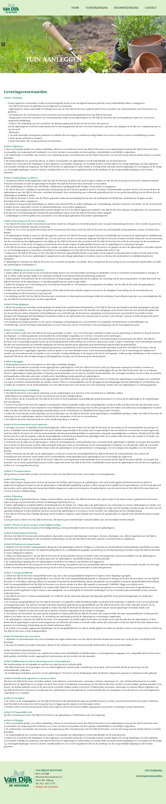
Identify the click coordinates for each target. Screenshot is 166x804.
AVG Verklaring (153, 770)
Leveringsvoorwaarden (149, 776)
